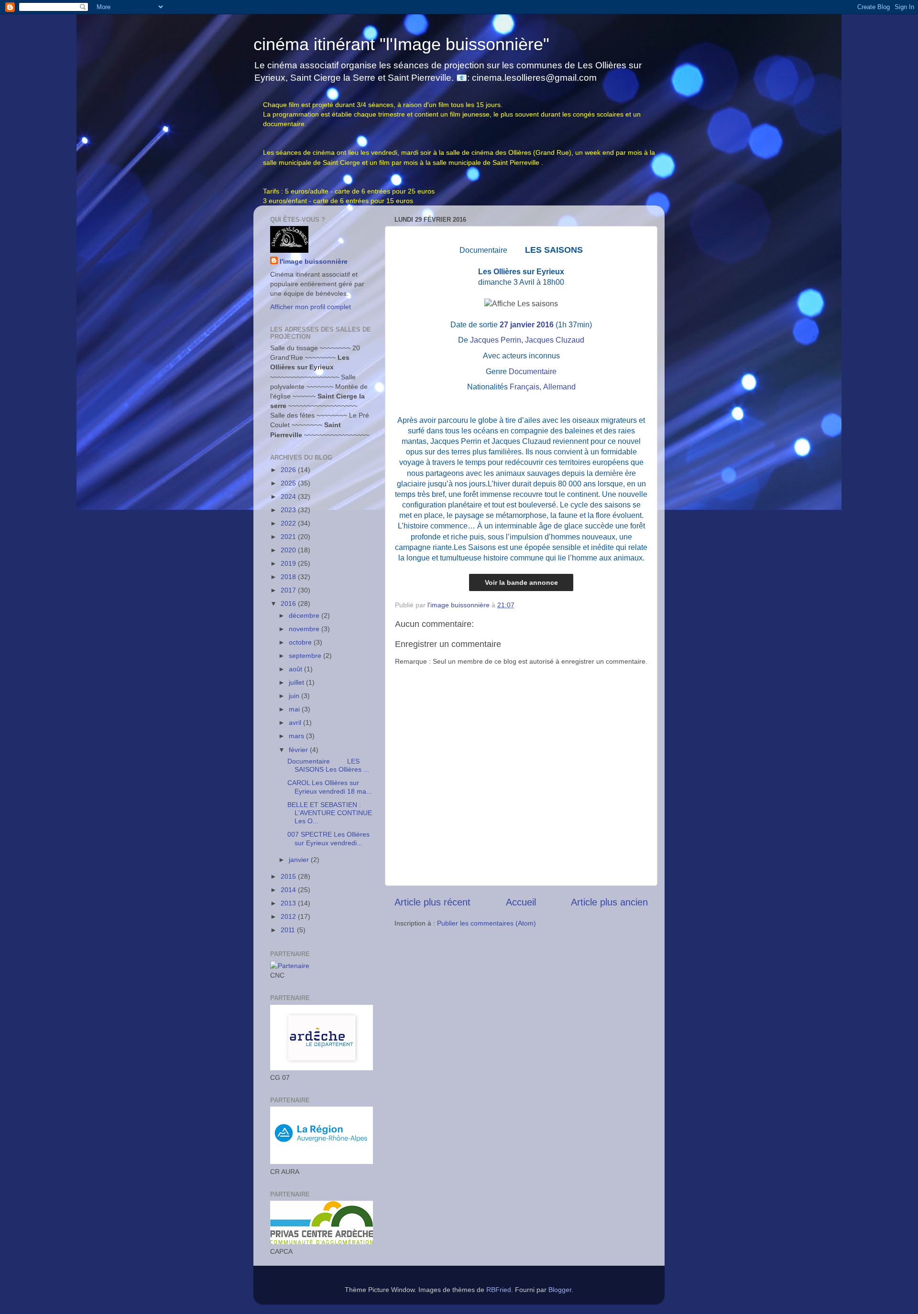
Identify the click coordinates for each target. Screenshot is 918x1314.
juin (295, 696)
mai (295, 709)
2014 (289, 890)
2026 (289, 470)
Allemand (559, 387)
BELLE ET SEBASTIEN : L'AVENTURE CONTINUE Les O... (329, 813)
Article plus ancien (609, 902)
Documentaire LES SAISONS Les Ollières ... (328, 765)
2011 (289, 930)
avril (296, 722)
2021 (289, 536)
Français (524, 387)
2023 (289, 510)
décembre (305, 615)
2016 (289, 603)
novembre (305, 629)
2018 (289, 577)
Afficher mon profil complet (310, 307)
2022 (289, 523)
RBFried (498, 1289)
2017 (289, 590)
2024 (289, 496)
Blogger (559, 1289)
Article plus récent (432, 902)
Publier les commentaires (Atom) (486, 923)
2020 (289, 550)
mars (297, 736)
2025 (289, 483)
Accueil (521, 902)
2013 (289, 903)
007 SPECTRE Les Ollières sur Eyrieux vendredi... (328, 838)
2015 (289, 876)
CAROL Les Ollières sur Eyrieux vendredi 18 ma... (329, 787)
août (296, 669)
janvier (300, 859)
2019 (289, 563)
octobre (301, 642)
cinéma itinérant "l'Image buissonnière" (401, 44)
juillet (297, 682)
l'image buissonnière (314, 261)
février (299, 750)
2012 (289, 916)
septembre (306, 655)
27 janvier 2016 (527, 325)
